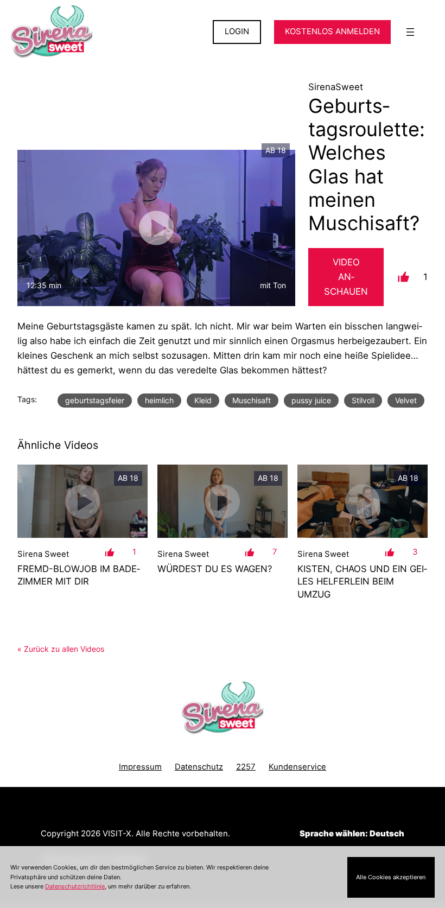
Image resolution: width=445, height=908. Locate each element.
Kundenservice (297, 767)
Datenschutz (199, 767)
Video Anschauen (346, 277)
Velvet (406, 400)
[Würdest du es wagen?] (222, 501)
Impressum (140, 767)
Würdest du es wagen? (214, 568)
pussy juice (311, 400)
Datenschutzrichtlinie (75, 886)
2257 (246, 767)
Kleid (203, 400)
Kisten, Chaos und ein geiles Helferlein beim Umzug (362, 581)
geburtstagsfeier (94, 400)
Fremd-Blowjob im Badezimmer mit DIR (78, 575)
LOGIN (237, 31)
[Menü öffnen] (410, 32)
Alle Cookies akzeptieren (390, 877)
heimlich (159, 400)
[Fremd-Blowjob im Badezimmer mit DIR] (82, 501)
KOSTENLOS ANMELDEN (332, 31)
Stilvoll (363, 400)
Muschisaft (251, 400)
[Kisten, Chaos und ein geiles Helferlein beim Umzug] (362, 501)
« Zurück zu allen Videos (60, 648)
